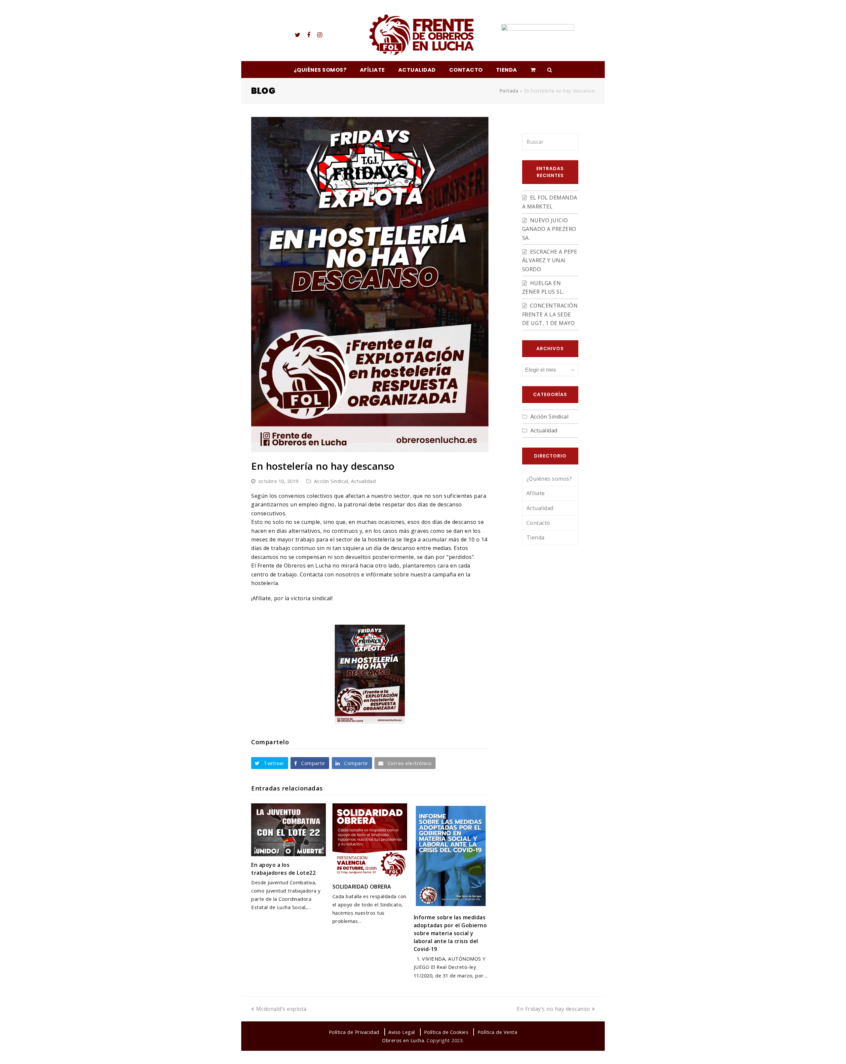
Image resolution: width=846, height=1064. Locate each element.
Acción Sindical (331, 481)
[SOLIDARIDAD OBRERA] (369, 840)
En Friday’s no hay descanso (553, 1008)
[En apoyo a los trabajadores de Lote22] (288, 829)
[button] (269, 763)
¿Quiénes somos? (549, 478)
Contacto (538, 523)
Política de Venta (498, 1032)
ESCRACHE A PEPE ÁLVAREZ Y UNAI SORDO (549, 260)
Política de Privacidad (354, 1032)
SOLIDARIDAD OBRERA (361, 886)
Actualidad (363, 481)
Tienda (535, 537)
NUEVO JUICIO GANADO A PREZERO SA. (549, 229)
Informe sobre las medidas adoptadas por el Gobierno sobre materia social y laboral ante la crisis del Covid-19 (450, 933)
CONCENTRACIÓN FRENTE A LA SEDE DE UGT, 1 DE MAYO (550, 314)
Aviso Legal (401, 1032)
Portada (509, 91)
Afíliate (535, 493)
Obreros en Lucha (403, 1040)
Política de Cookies (446, 1032)
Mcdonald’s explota (281, 1008)
